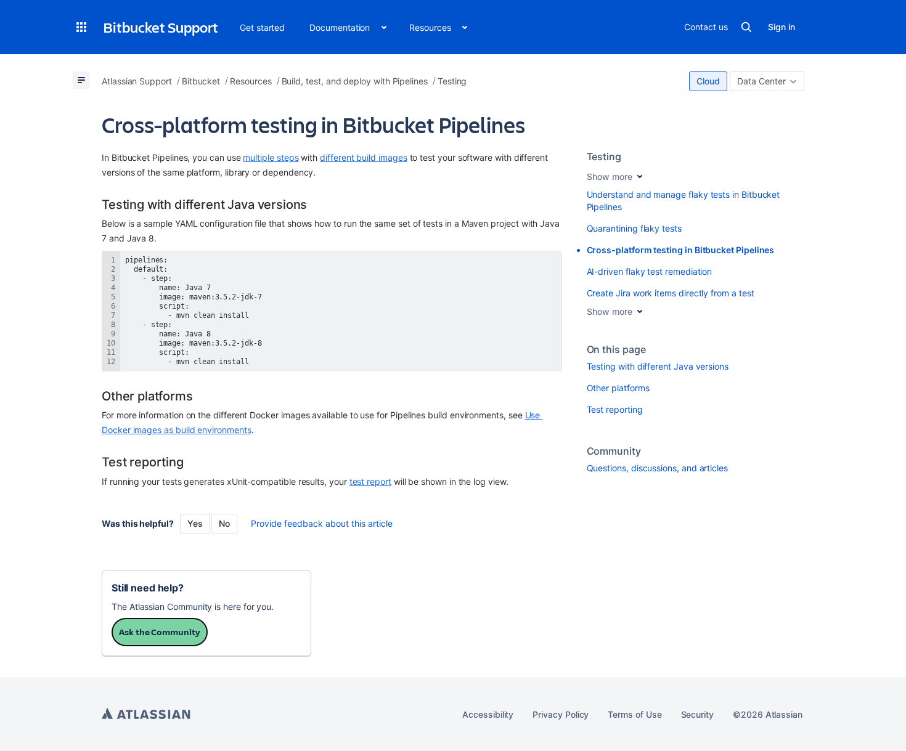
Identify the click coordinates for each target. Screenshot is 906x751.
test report (370, 481)
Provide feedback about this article (322, 523)
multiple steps (270, 157)
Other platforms (618, 388)
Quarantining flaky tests (634, 228)
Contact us (705, 27)
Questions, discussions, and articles (657, 468)
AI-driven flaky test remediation (649, 271)
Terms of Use (634, 714)
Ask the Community (159, 632)
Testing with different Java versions (657, 366)
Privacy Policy (561, 714)
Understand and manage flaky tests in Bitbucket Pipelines (683, 200)
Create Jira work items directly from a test (670, 293)
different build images (363, 157)
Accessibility (487, 714)
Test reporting (615, 409)
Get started (262, 27)
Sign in (781, 27)
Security (697, 714)
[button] (81, 27)
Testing (604, 156)
